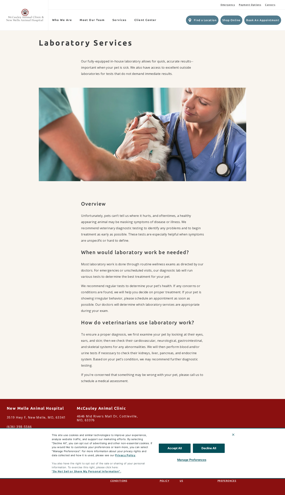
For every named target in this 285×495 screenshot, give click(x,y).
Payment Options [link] (250, 4)
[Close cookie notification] (233, 434)
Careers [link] (270, 4)
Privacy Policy (125, 455)
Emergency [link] (228, 4)
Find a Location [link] (205, 20)
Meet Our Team (92, 20)
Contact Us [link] (186, 479)
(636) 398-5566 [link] (19, 427)
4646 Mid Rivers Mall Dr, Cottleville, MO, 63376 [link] (107, 418)
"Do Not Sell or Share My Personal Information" (86, 471)
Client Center (145, 20)
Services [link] (119, 20)
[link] (25, 15)
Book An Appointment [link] (262, 20)
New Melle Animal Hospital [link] (35, 408)
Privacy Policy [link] (165, 479)
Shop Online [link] (231, 20)
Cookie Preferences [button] (227, 479)
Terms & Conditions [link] (118, 479)
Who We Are (62, 20)
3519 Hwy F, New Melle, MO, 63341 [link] (36, 417)
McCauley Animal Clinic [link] (101, 408)
